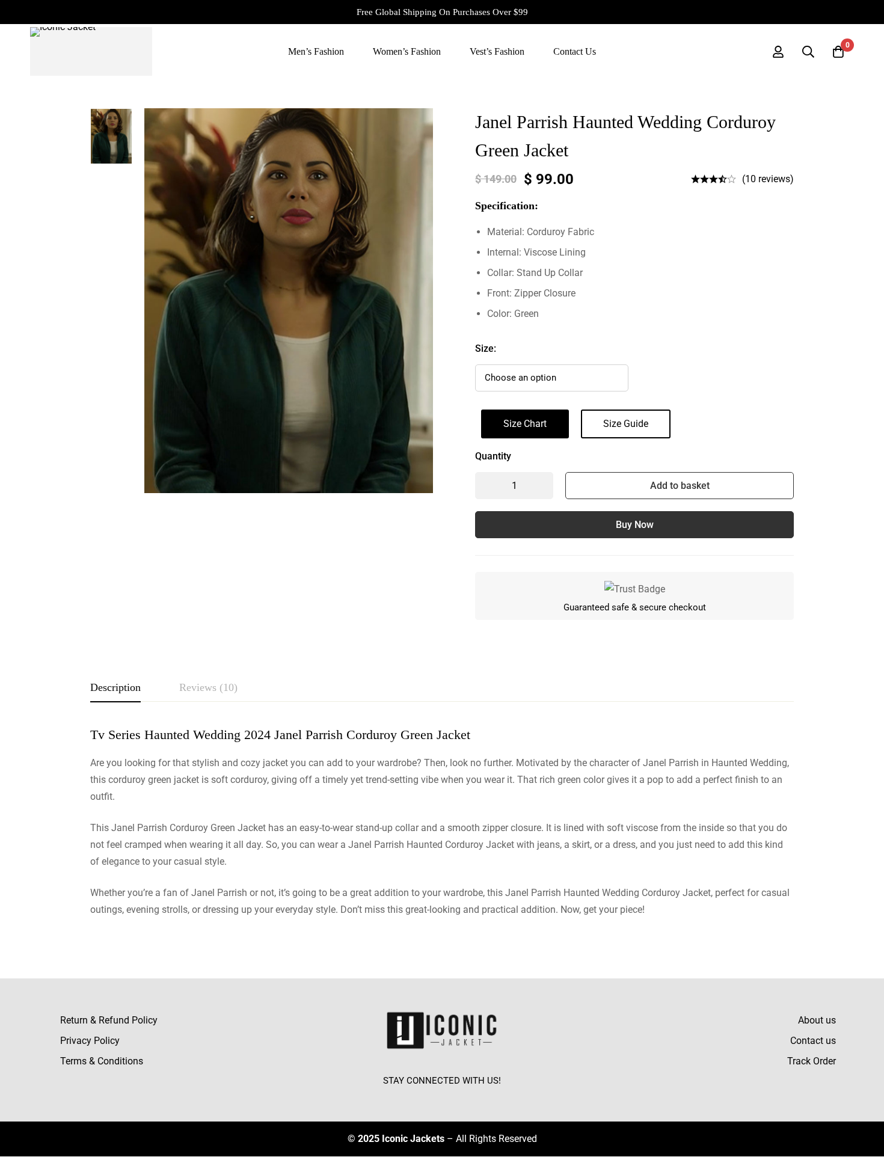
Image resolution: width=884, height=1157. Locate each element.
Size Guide (625, 423)
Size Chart (525, 423)
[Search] (808, 51)
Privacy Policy (90, 1040)
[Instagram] (442, 1097)
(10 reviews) (768, 179)
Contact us (813, 1040)
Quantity (493, 456)
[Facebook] (414, 1097)
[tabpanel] (442, 822)
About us (817, 1020)
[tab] (115, 688)
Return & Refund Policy (109, 1020)
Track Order (811, 1061)
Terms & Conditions (101, 1061)
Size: (485, 348)
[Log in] (778, 51)
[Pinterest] (469, 1097)
